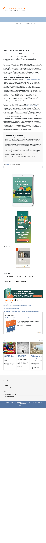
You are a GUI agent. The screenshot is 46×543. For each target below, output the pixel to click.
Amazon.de (23, 403)
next (42, 340)
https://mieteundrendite (9, 396)
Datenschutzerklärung (8, 387)
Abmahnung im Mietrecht (7, 304)
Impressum (6, 385)
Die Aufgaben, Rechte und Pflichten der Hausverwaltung (22, 356)
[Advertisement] (23, 35)
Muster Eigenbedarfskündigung (8, 307)
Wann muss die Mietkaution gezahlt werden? (11, 308)
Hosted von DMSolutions (9, 390)
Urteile (14, 23)
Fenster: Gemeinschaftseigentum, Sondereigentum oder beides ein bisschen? (37, 357)
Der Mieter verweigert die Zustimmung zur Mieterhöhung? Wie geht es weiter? (17, 305)
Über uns (6, 383)
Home (11, 23)
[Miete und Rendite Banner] (23, 293)
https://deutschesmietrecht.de (10, 394)
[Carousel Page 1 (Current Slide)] (39, 340)
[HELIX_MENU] (42, 19)
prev (41, 340)
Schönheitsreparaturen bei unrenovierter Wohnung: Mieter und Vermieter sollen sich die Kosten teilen (21, 311)
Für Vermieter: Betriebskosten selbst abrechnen (18, 318)
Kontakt (6, 380)
